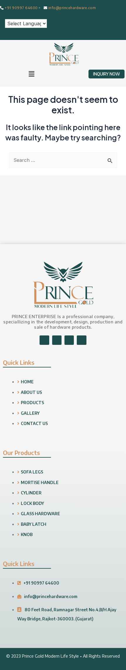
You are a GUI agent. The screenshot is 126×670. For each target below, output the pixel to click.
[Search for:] (63, 160)
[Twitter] (81, 340)
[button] (31, 73)
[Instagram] (57, 340)
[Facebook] (44, 340)
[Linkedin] (69, 340)
